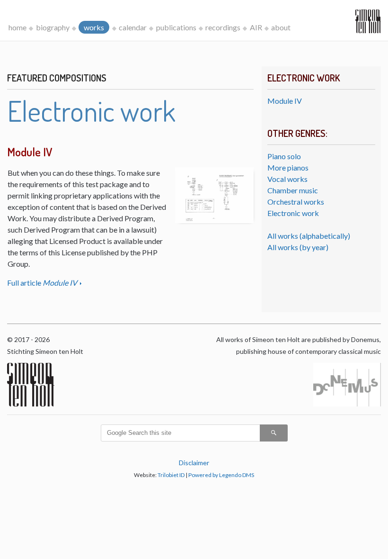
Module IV (284, 100)
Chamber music (292, 190)
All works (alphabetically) (308, 235)
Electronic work (293, 212)
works (94, 27)
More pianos (288, 167)
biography (53, 27)
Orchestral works (295, 201)
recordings (222, 27)
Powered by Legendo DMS (221, 474)
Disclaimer (194, 463)
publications (176, 27)
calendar (133, 27)
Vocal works (287, 178)
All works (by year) (297, 247)
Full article (42, 282)
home (17, 27)
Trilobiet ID (171, 474)
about (281, 27)
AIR (256, 27)
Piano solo (284, 156)
